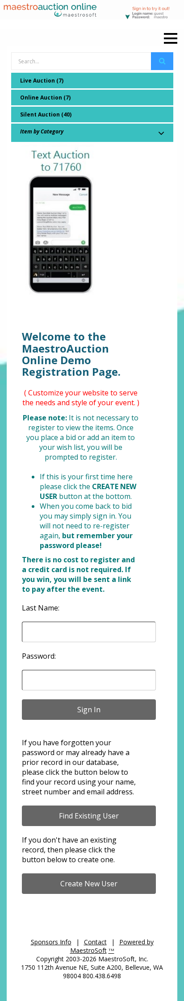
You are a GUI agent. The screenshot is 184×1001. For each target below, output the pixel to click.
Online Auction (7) (45, 97)
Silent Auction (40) (45, 114)
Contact (95, 942)
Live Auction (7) (41, 80)
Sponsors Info (51, 942)
